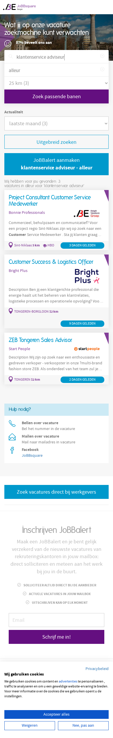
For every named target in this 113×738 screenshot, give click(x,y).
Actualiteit (13, 112)
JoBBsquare (32, 455)
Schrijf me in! (56, 637)
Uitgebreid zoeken (56, 142)
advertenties (68, 681)
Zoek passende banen (56, 96)
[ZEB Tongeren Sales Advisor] (56, 359)
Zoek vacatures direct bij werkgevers (56, 492)
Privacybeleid (97, 668)
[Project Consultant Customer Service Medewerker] (56, 220)
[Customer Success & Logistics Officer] (56, 291)
